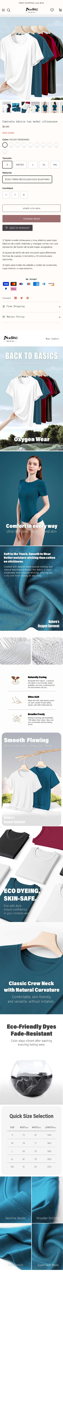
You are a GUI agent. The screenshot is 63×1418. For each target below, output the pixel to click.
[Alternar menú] (3, 10)
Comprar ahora (31, 218)
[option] (31, 58)
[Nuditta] (31, 10)
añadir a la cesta (31, 208)
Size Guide (8, 132)
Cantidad (7, 188)
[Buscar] (10, 10)
